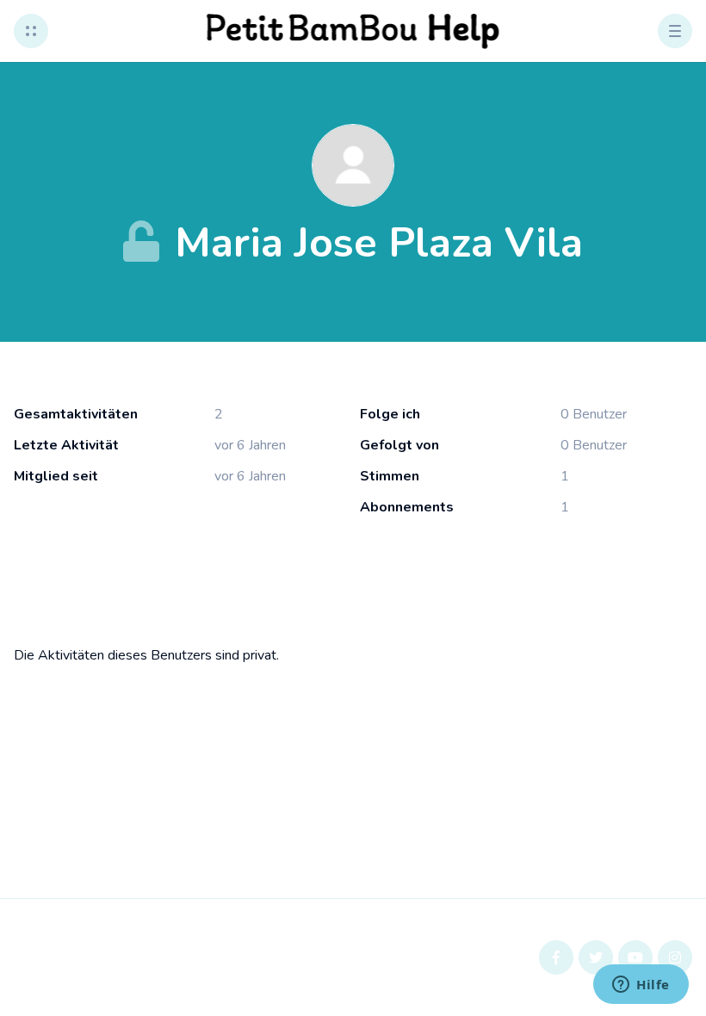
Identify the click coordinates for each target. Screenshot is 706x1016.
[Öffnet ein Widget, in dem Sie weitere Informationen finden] (641, 985)
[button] (31, 31)
